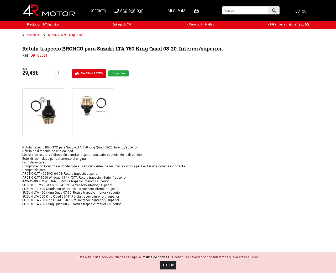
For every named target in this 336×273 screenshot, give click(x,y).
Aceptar (168, 265)
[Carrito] (200, 11)
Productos (33, 35)
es (297, 11)
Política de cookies (155, 257)
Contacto (98, 10)
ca (304, 11)
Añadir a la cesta (92, 73)
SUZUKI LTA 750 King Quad (65, 35)
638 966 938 (131, 11)
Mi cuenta (176, 10)
